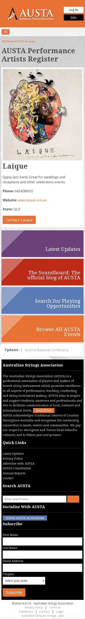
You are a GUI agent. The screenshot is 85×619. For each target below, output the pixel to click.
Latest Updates (13, 453)
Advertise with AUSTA (18, 463)
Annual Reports (14, 473)
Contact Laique (19, 219)
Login (59, 611)
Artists (19, 41)
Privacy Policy (13, 458)
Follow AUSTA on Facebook (25, 518)
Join (74, 17)
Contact (8, 478)
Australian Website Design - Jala (42, 616)
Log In (73, 10)
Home (6, 41)
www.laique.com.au (32, 200)
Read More (43, 410)
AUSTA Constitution (17, 468)
